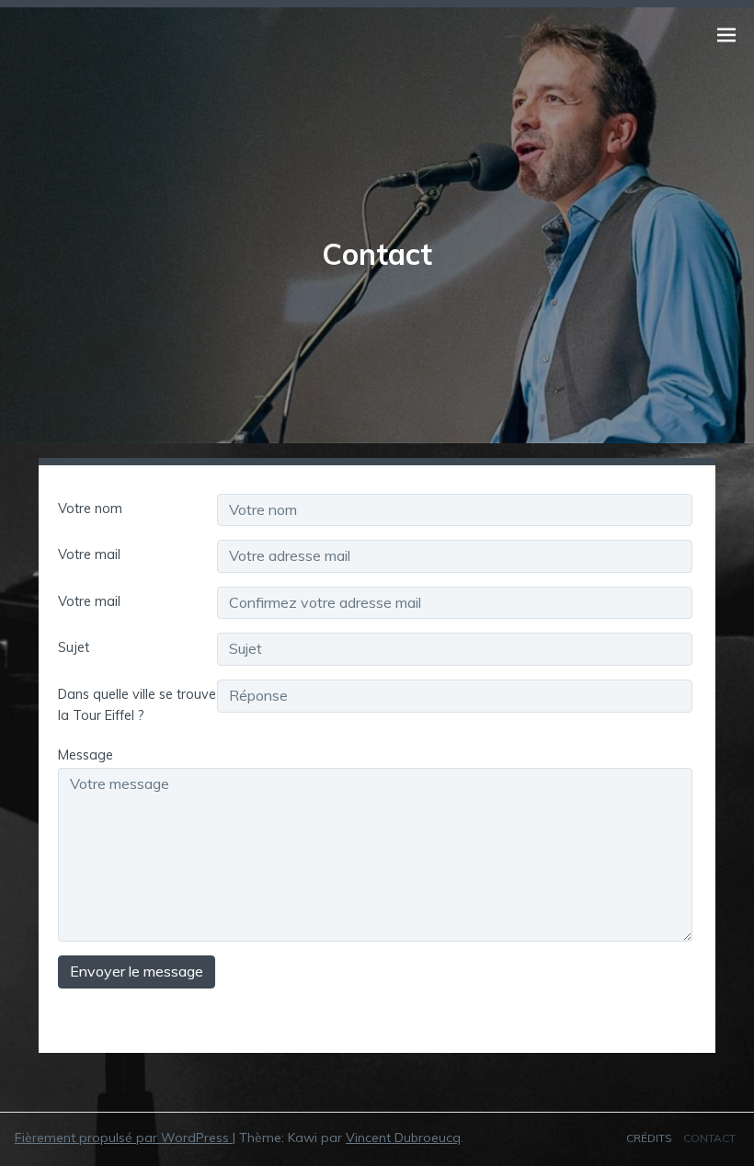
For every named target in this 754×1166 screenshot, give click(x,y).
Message (85, 755)
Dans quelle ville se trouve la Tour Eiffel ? (137, 705)
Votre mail (89, 554)
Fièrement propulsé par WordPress (124, 1137)
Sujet (73, 647)
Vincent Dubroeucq (403, 1137)
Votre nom (90, 508)
